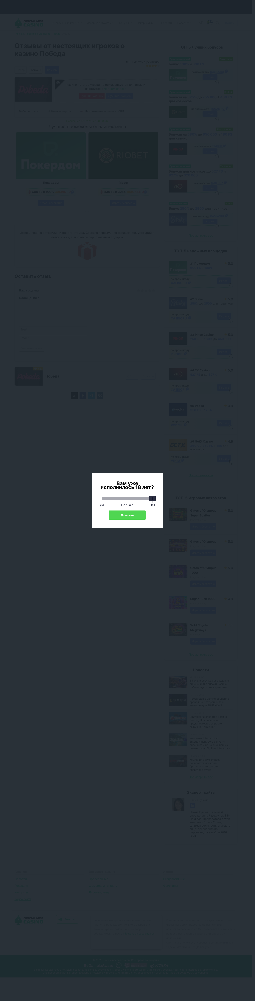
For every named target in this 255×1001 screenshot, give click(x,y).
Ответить (127, 515)
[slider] (152, 498)
